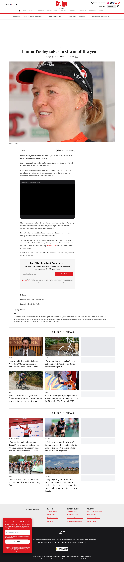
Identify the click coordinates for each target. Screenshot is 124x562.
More (101, 11)
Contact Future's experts (45, 539)
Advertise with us (44, 542)
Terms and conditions (64, 539)
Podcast (92, 11)
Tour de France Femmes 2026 (100, 16)
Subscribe (110, 6)
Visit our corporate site (85, 556)
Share (24, 150)
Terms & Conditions (15, 549)
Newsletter (71, 150)
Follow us (61, 150)
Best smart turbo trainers (75, 518)
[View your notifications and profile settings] (16, 4)
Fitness (63, 11)
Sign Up (17, 542)
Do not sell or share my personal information (69, 542)
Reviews (41, 11)
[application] (47, 199)
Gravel (72, 11)
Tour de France (52, 511)
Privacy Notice (26, 280)
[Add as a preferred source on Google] (62, 549)
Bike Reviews (91, 514)
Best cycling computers (74, 521)
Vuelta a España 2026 (55, 16)
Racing (31, 11)
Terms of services (44, 279)
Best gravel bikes (72, 514)
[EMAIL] (15, 312)
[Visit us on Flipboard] (119, 3)
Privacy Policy (23, 548)
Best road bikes (72, 511)
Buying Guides (52, 11)
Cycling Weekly (53, 57)
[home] (19, 11)
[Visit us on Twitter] (111, 3)
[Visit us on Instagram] (108, 3)
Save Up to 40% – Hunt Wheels (33, 16)
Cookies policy (90, 539)
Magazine (82, 11)
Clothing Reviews (92, 521)
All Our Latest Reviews (94, 511)
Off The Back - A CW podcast (76, 16)
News (24, 11)
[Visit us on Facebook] (113, 3)
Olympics (50, 521)
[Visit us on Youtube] (116, 3)
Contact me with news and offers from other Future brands (17, 537)
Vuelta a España (52, 518)
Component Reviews (93, 518)
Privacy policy (78, 539)
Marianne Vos (52, 246)
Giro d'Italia (51, 514)
